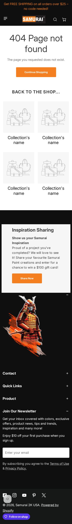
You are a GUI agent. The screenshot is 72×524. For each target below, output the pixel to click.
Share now (27, 278)
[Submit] (64, 452)
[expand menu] (5, 18)
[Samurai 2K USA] (34, 19)
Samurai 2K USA (27, 505)
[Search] (55, 19)
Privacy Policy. (16, 468)
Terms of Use (59, 463)
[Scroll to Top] (65, 505)
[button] (64, 19)
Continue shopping (36, 72)
